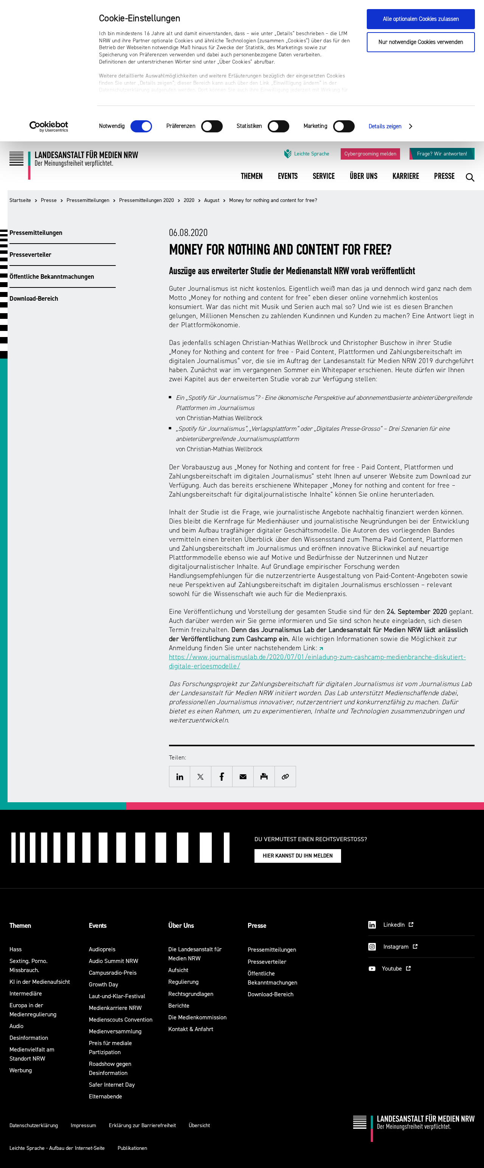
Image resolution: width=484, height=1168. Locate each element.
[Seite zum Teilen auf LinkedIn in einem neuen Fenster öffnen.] (179, 776)
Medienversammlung (115, 1031)
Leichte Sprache (311, 153)
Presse (49, 200)
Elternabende (105, 1096)
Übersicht (199, 1125)
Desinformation (28, 1038)
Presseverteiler (30, 254)
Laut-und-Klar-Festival (117, 996)
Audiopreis (102, 949)
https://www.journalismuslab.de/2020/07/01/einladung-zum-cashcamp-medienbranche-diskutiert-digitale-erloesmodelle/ (317, 662)
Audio (16, 1026)
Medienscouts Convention (120, 1020)
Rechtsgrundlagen (190, 994)
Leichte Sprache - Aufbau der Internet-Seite (57, 1148)
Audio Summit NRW (113, 961)
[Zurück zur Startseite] (73, 168)
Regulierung (183, 982)
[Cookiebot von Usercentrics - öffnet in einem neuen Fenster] (49, 126)
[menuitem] (251, 181)
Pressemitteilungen (88, 200)
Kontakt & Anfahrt (190, 1029)
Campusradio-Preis (113, 973)
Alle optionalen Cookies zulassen (421, 19)
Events (98, 925)
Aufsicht (178, 970)
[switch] (212, 126)
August (211, 200)
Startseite (20, 200)
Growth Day (103, 984)
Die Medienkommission (197, 1017)
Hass (15, 949)
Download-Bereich (33, 298)
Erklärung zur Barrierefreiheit (142, 1125)
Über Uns (181, 925)
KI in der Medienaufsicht (39, 982)
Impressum (83, 1125)
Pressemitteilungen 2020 (146, 200)
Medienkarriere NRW (115, 1008)
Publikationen (132, 1148)
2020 (189, 200)
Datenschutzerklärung (33, 1125)
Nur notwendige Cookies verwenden (421, 42)
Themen (20, 925)
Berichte (178, 1006)
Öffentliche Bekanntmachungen (51, 276)
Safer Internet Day (112, 1085)
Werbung (20, 1070)
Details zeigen (385, 126)
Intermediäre (25, 993)
